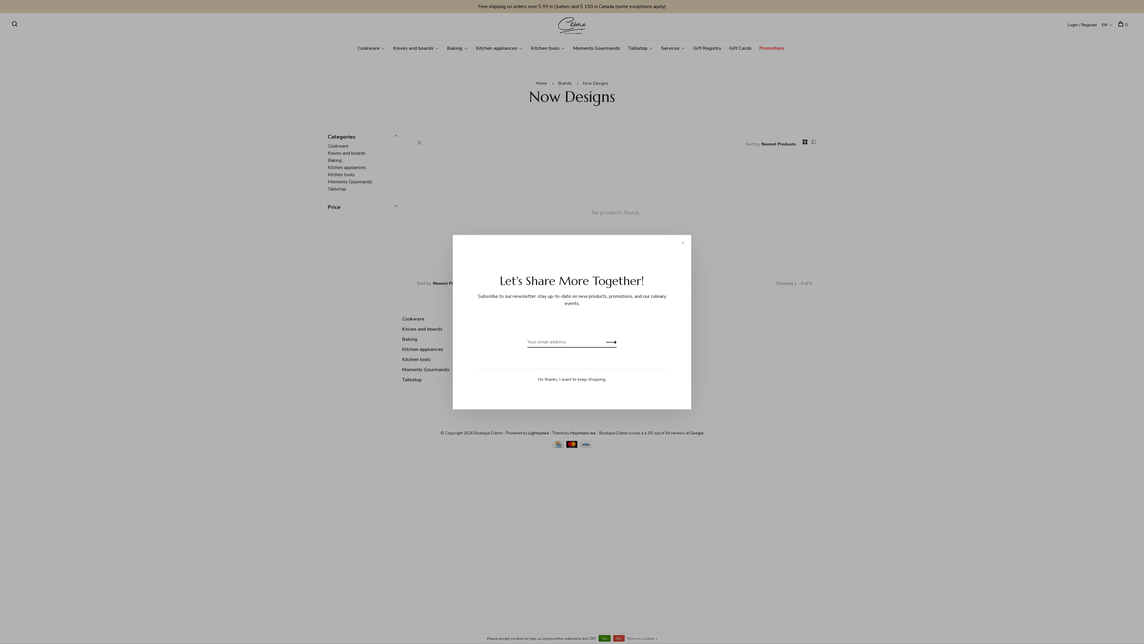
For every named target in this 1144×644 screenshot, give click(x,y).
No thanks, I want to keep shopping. (572, 379)
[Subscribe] (610, 342)
